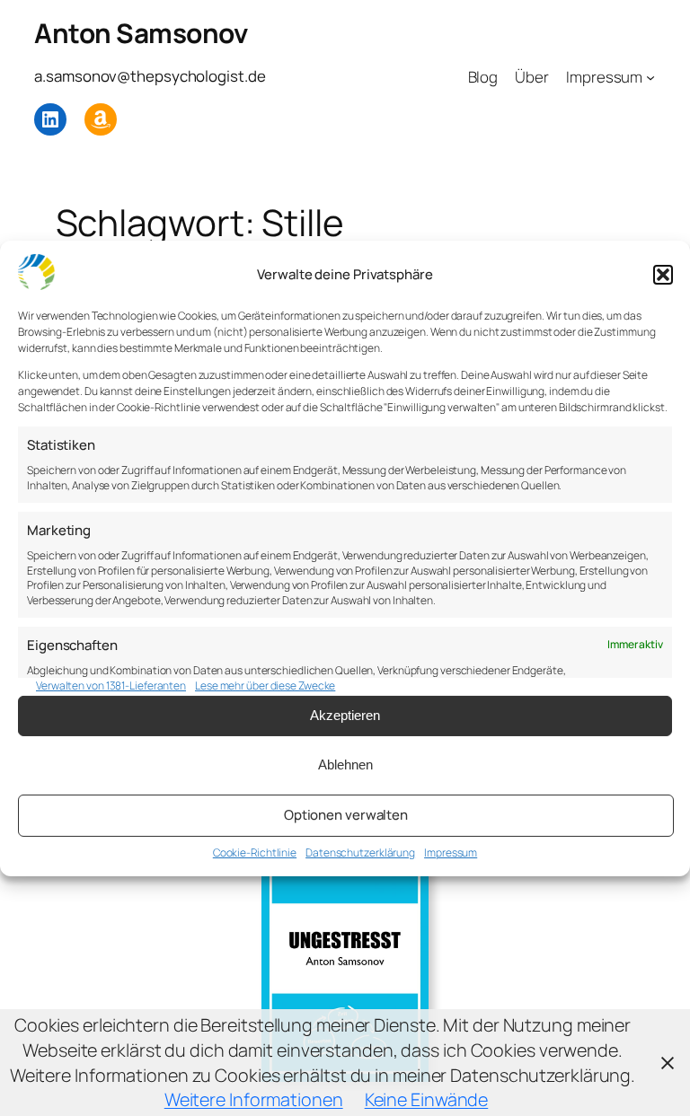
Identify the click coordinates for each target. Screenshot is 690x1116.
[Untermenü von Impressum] (650, 77)
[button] (663, 275)
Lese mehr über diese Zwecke (265, 686)
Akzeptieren (345, 715)
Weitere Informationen (253, 1099)
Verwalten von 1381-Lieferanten (111, 686)
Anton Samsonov (140, 32)
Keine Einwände (427, 1099)
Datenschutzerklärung (360, 852)
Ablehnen (345, 764)
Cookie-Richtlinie (254, 852)
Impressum (450, 852)
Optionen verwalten (346, 814)
